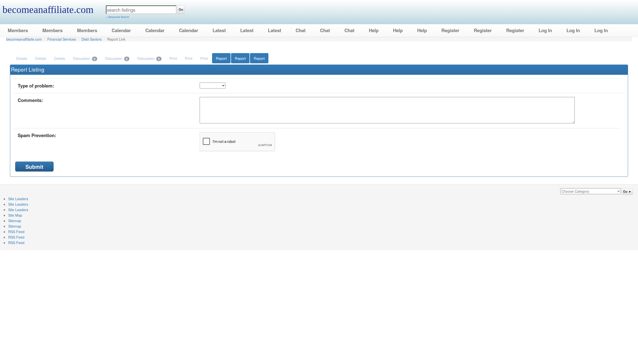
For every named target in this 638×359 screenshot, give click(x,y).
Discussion (84, 58)
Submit (34, 166)
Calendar (121, 30)
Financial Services (61, 39)
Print (173, 58)
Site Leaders (18, 198)
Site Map (15, 215)
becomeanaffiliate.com (47, 9)
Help (374, 30)
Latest (219, 30)
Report (221, 58)
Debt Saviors (91, 39)
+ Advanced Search (117, 17)
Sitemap (14, 220)
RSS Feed (16, 231)
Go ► (627, 191)
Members (18, 30)
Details (21, 58)
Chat (301, 30)
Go (181, 9)
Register (450, 30)
